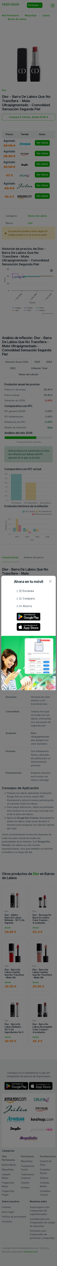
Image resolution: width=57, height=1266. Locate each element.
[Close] (50, 581)
